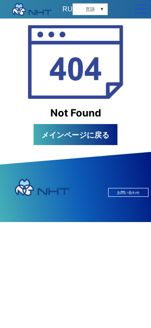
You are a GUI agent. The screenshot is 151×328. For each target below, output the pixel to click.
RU (67, 9)
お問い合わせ (128, 192)
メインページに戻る (75, 134)
